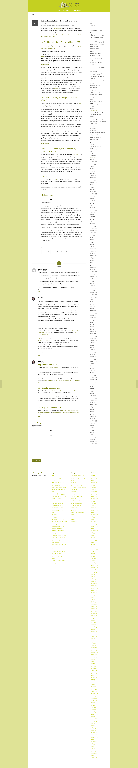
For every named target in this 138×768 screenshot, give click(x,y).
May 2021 (92, 241)
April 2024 (92, 187)
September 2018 (93, 297)
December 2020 (93, 250)
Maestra (62, 765)
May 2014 (92, 390)
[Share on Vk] (71, 252)
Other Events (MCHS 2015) (96, 66)
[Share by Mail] (80, 252)
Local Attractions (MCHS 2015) (97, 42)
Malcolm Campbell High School (97, 96)
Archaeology (93, 78)
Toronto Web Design (46, 765)
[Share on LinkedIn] (62, 252)
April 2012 (92, 434)
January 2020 (93, 269)
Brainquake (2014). (62, 338)
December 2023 (93, 193)
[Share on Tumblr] (66, 252)
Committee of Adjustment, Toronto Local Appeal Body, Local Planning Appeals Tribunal (98, 121)
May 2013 (92, 411)
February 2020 (93, 267)
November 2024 (93, 179)
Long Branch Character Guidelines (97, 132)
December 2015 (93, 356)
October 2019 (93, 274)
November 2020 (93, 251)
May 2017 (92, 326)
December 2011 (93, 441)
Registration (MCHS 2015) (96, 73)
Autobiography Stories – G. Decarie (98, 112)
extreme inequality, (63, 86)
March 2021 (92, 244)
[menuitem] (59, 10)
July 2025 (92, 168)
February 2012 (93, 437)
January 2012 (93, 439)
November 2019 (93, 273)
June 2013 (92, 409)
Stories (91, 99)
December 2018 (93, 292)
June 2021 (92, 239)
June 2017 (92, 324)
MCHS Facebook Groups (95, 51)
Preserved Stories (93, 71)
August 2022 (93, 216)
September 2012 (93, 425)
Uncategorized (93, 155)
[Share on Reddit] (75, 252)
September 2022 (93, 214)
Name (51, 430)
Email (51, 435)
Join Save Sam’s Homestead (96, 94)
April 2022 (92, 221)
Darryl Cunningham (48, 380)
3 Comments (49, 25)
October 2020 (93, 253)
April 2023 (92, 205)
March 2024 (92, 189)
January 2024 (93, 191)
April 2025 (92, 172)
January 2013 (93, 418)
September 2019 (93, 276)
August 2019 (93, 278)
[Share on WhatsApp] (53, 252)
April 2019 (92, 285)
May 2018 (92, 305)
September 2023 (93, 198)
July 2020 (92, 258)
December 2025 (93, 161)
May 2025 (92, 170)
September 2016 (93, 340)
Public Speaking (93, 87)
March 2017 (92, 329)
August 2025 (93, 166)
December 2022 (93, 209)
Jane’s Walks (75, 154)
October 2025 (93, 164)
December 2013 (93, 399)
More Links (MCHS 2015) (95, 55)
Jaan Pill (73, 25)
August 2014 (93, 384)
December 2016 (93, 335)
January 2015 (93, 375)
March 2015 (92, 372)
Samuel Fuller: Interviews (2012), (44, 340)
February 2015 (93, 374)
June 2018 (92, 303)
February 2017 (93, 331)
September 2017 (93, 319)
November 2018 (93, 294)
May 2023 (92, 203)
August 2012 (93, 427)
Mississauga (92, 142)
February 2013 (93, 416)
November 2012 (93, 422)
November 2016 (93, 336)
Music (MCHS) (93, 57)
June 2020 (92, 260)
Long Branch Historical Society (97, 80)
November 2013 (93, 400)
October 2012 (93, 423)
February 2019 (93, 289)
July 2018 (92, 301)
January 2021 (93, 248)
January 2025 (93, 177)
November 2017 (93, 315)
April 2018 (92, 306)
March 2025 (92, 173)
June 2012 (92, 430)
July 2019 (92, 280)
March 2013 (92, 414)
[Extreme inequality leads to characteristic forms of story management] (35, 23)
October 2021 (93, 232)
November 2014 (93, 379)
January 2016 (93, 354)
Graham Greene (51, 46)
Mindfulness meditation (95, 85)
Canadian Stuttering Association (97, 89)
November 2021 (93, 230)
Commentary (93, 118)
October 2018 (93, 296)
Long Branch (93, 130)
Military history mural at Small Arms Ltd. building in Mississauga (51, 323)
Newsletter (64, 25)
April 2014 (92, 391)
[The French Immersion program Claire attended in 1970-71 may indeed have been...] (1, 384)
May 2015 (92, 368)
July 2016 (92, 343)
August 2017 (93, 320)
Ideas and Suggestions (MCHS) (97, 41)
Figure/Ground (93, 125)
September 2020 (93, 255)
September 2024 (93, 182)
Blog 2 (33, 14)
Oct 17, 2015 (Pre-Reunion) (96, 62)
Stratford (92, 151)
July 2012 (92, 429)
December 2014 (93, 377)
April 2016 (92, 349)
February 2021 (93, 246)
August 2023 (93, 200)
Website (51, 440)
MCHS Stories (59, 25)
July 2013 (92, 407)
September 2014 (93, 383)
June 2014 (92, 388)
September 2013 (93, 404)
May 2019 (92, 283)
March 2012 (92, 436)
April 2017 (92, 328)
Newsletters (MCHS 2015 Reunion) (98, 58)
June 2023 (92, 202)
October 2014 (93, 381)
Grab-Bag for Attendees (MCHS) (97, 35)
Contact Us (92, 25)
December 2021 (93, 228)
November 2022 (93, 211)
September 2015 (93, 361)
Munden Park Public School (96, 101)
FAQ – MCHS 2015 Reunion (96, 34)
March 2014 (92, 393)
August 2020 (93, 257)
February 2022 (93, 225)
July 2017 (92, 322)
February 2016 (93, 352)
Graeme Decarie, (57, 28)
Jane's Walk (55, 25)
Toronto (68, 25)
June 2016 (92, 345)
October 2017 (93, 317)
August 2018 (93, 299)
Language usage (93, 128)
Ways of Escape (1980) (49, 370)
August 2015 (93, 363)
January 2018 (93, 312)
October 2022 (93, 212)
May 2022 (92, 219)
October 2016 (93, 338)
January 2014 (93, 397)
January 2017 (93, 333)
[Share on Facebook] (43, 252)
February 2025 (93, 175)
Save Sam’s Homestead (95, 90)
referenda (56, 88)
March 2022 (92, 223)
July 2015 (92, 365)
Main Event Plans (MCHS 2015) (97, 44)
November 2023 (93, 195)
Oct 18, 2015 (93, 64)
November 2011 (93, 443)
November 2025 (93, 163)
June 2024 (92, 184)
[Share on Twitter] (48, 252)
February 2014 (93, 395)
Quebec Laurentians (94, 97)
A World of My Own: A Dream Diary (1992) (53, 367)
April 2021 (92, 242)
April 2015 (92, 370)
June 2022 (92, 218)
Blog (91, 23)
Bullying (92, 116)
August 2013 (93, 406)
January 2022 (93, 226)
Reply (39, 291)
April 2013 (92, 413)
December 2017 (93, 313)
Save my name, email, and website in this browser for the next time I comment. (47, 445)
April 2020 (92, 264)
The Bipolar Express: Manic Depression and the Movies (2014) (64, 390)
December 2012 (93, 420)
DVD (56, 377)
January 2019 (93, 290)
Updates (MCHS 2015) (95, 92)
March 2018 (92, 308)
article (68, 90)
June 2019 (92, 281)
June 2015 (92, 367)
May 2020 (92, 262)
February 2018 (93, 310)
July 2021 (92, 237)
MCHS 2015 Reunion (94, 46)
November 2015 (93, 358)
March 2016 (92, 351)
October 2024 (93, 180)
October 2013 (93, 402)
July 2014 (92, 386)
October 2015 (93, 359)
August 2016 (93, 342)
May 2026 (92, 159)
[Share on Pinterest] (57, 252)
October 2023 (93, 196)
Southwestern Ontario (94, 150)
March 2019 (92, 287)
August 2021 (93, 235)
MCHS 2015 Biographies (95, 137)
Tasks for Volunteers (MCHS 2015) (97, 76)
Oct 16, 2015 (93, 60)
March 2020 (92, 265)
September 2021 (93, 234)
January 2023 (93, 207)
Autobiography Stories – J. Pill (96, 114)
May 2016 (92, 347)
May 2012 (92, 432)
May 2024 (92, 186)
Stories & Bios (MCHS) (95, 74)
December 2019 (93, 271)
